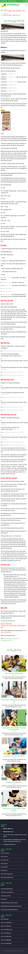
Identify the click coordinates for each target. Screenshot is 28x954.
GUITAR (7, 625)
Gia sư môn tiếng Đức (14, 933)
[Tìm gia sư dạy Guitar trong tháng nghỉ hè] (14, 798)
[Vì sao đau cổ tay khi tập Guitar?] (14, 745)
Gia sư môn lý (14, 857)
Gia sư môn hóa (14, 860)
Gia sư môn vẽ (14, 871)
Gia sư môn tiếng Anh (14, 919)
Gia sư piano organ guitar (14, 877)
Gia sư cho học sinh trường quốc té (14, 874)
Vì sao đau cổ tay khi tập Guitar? (14, 756)
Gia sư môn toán (14, 853)
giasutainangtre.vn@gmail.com (12, 638)
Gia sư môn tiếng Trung (14, 930)
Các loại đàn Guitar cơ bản (14, 673)
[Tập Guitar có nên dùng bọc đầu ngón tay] (14, 689)
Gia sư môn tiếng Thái (14, 937)
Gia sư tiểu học (14, 864)
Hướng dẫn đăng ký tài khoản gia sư (14, 903)
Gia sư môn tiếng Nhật (14, 944)
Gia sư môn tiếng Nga (14, 910)
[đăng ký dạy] (10, 5)
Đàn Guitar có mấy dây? (14, 782)
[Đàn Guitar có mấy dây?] (14, 772)
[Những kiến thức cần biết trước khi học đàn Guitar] (14, 717)
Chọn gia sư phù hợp (14, 896)
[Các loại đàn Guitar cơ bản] (14, 663)
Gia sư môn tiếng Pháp (14, 923)
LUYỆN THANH (20, 625)
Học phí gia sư (14, 892)
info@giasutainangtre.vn (7, 640)
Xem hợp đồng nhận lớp (14, 889)
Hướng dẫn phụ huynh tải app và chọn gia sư (14, 906)
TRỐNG (14, 625)
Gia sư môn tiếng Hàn (14, 926)
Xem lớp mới (14, 899)
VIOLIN (10, 625)
